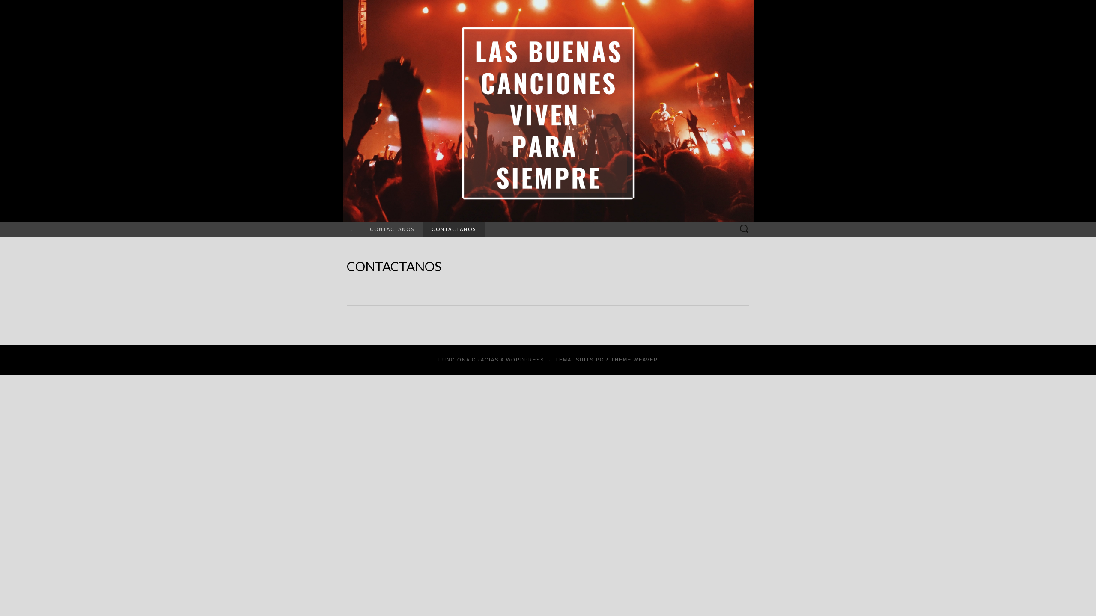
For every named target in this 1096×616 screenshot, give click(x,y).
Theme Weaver (634, 359)
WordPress (525, 359)
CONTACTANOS (392, 229)
